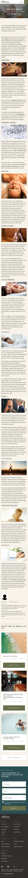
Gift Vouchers (5, 826)
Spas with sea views (10, 656)
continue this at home (17, 100)
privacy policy (17, 802)
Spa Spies (16, 829)
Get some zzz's (5, 332)
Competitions (17, 832)
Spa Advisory (4, 861)
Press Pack (4, 858)
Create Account (5, 846)
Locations (3, 829)
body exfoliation (20, 114)
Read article (14, 665)
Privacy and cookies (19, 841)
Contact (3, 853)
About (2, 834)
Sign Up (14, 808)
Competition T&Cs (18, 846)
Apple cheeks (4, 171)
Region (5, 796)
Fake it (4, 396)
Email (5, 791)
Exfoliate (5, 60)
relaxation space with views (19, 579)
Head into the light (9, 505)
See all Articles (14, 757)
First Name (7, 784)
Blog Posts (17, 826)
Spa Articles (17, 824)
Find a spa (3, 824)
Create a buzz (7, 225)
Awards (3, 832)
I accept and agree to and (14, 803)
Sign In (3, 841)
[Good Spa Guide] (5, 1)
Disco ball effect (9, 122)
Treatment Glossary (6, 855)
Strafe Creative (9, 873)
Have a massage (7, 279)
